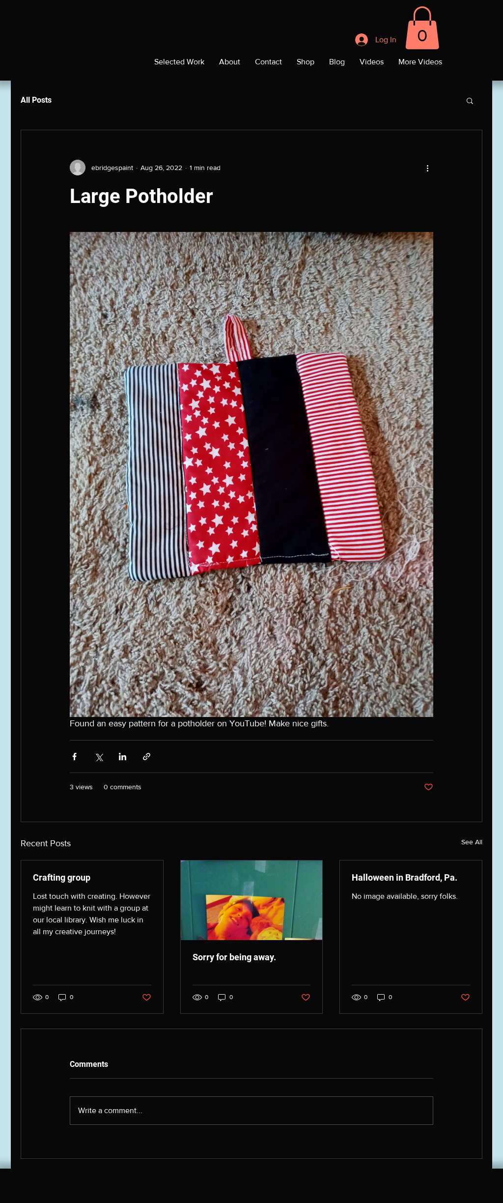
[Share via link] (146, 756)
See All (471, 842)
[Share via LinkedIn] (122, 756)
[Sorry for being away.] (252, 900)
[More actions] (427, 167)
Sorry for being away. (234, 957)
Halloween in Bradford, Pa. (404, 877)
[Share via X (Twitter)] (98, 756)
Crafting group (61, 877)
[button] (422, 27)
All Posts (36, 100)
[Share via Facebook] (74, 756)
